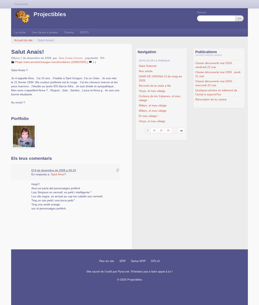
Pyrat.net (123, 271)
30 (168, 130)
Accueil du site (23, 40)
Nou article (146, 71)
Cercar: (202, 12)
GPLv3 (155, 261)
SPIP (122, 261)
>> (239, 18)
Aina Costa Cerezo (71, 58)
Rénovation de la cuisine (211, 99)
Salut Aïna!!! (58, 174)
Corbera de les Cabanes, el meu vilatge (159, 98)
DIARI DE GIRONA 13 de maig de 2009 (160, 78)
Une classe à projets (45, 32)
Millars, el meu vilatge (153, 105)
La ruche (20, 32)
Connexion (21, 4)
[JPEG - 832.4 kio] (23, 136)
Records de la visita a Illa (155, 85)
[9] (181, 130)
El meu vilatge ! (148, 116)
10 (154, 130)
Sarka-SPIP (138, 261)
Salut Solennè (148, 65)
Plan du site (106, 261)
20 (161, 130)
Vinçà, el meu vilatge (152, 91)
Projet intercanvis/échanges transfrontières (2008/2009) (51, 62)
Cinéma (69, 32)
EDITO (84, 32)
